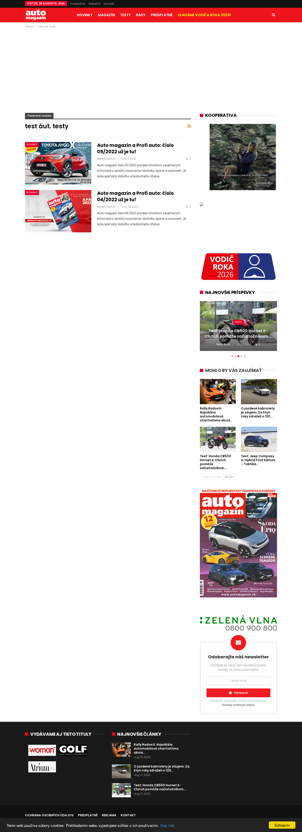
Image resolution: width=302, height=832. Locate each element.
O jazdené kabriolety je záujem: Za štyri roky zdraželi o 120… (161, 768)
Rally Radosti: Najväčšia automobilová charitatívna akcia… (156, 748)
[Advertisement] (151, 62)
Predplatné (77, 4)
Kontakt (109, 4)
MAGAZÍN (106, 14)
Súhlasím (282, 825)
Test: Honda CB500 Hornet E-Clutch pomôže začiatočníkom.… (160, 787)
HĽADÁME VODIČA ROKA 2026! (204, 14)
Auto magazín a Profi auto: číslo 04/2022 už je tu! (135, 196)
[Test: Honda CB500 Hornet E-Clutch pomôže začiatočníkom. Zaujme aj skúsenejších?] (121, 790)
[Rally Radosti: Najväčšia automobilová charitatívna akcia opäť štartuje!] (121, 750)
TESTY (125, 14)
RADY (140, 14)
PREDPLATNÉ (161, 14)
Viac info (167, 825)
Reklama (94, 4)
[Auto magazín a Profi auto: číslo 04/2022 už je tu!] (58, 211)
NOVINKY (85, 14)
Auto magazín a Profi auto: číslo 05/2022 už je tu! (135, 148)
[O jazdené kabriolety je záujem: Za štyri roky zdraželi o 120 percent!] (121, 771)
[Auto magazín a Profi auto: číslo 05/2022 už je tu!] (58, 163)
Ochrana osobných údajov (49, 815)
